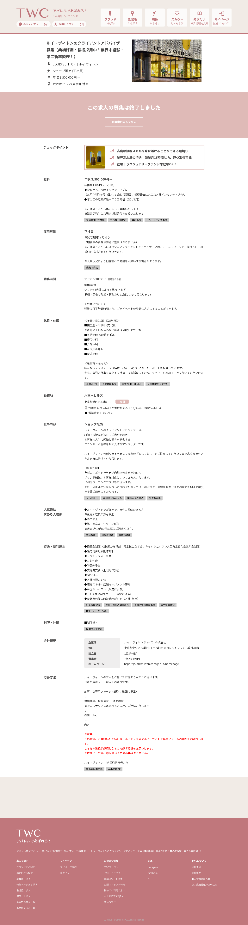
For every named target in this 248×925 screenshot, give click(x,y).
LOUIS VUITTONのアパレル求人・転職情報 (63, 851)
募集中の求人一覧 (25, 902)
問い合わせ (110, 902)
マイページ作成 (68, 867)
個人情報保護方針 (201, 878)
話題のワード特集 (113, 878)
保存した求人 (23, 896)
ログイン (65, 872)
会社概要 (196, 872)
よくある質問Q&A (113, 896)
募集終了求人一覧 (25, 907)
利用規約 (196, 867)
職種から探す (23, 878)
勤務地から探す (24, 872)
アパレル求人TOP (25, 851)
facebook (153, 872)
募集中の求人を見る (124, 122)
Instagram (153, 867)
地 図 (122, 401)
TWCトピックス (112, 872)
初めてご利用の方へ (114, 890)
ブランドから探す (25, 867)
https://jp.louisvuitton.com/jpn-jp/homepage (151, 664)
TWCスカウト (111, 867)
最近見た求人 (23, 890)
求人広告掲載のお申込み (204, 884)
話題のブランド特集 (114, 884)
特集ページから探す (26, 884)
